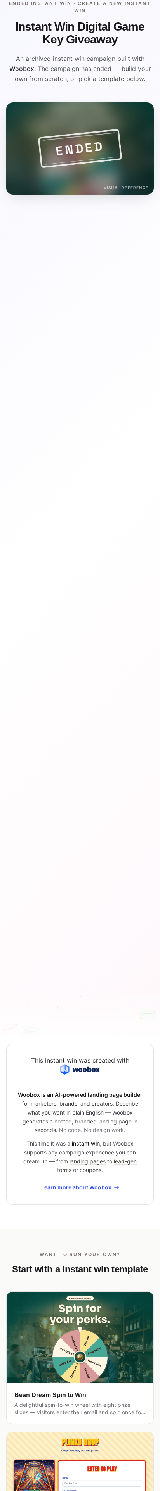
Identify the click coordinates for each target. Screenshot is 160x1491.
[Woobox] (80, 1069)
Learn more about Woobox (76, 1187)
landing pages (88, 1161)
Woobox (21, 68)
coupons (90, 1170)
